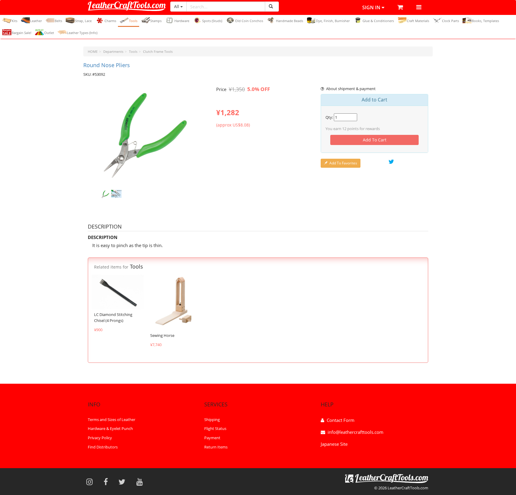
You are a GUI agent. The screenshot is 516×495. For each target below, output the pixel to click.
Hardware (181, 20)
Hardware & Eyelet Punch (110, 428)
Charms (110, 20)
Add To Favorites (343, 163)
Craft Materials (418, 20)
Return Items (216, 447)
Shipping (212, 419)
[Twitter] (124, 482)
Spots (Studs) (212, 20)
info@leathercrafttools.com (355, 432)
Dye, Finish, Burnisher (333, 20)
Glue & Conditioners (378, 20)
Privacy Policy (100, 438)
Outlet (49, 32)
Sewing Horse (162, 335)
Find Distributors (103, 447)
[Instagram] (91, 482)
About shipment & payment (351, 88)
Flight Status (215, 428)
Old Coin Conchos (249, 20)
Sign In (372, 7)
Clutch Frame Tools (158, 51)
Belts (58, 20)
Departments (113, 51)
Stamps (156, 20)
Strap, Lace (83, 20)
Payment (212, 438)
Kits (14, 20)
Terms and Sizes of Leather (111, 419)
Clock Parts (450, 20)
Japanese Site (334, 444)
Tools (133, 20)
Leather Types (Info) (82, 32)
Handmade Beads (289, 20)
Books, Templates (485, 20)
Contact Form (340, 420)
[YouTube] (141, 482)
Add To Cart (374, 140)
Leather (36, 20)
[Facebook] (108, 482)
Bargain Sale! (21, 32)
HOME (93, 51)
